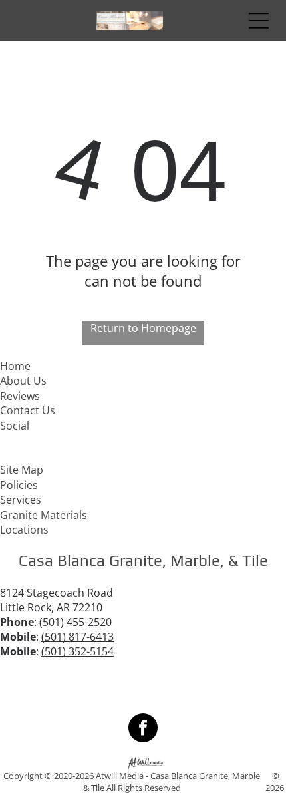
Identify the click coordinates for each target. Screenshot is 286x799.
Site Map (21, 469)
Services (20, 499)
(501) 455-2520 (75, 622)
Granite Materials (43, 515)
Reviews (20, 396)
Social (14, 425)
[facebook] (143, 729)
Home (15, 366)
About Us (23, 380)
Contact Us (27, 410)
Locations (24, 529)
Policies (19, 485)
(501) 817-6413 (77, 636)
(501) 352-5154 (77, 651)
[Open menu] (259, 21)
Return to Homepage (143, 328)
